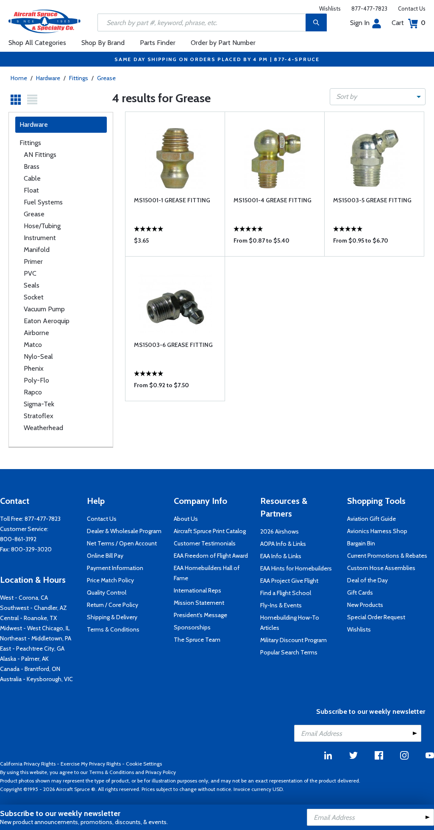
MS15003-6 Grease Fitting (173, 345)
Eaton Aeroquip (47, 321)
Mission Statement (199, 602)
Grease (106, 78)
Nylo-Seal (38, 356)
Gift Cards (360, 592)
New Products (365, 605)
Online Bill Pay (105, 555)
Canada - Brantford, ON (30, 669)
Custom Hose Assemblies (381, 568)
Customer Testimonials (205, 543)
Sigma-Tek (39, 404)
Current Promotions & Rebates (387, 555)
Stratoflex (38, 416)
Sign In (360, 23)
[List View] (32, 100)
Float (31, 190)
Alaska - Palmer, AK (24, 658)
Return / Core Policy (112, 605)
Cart (409, 23)
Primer (33, 261)
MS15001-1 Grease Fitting (172, 200)
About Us (186, 519)
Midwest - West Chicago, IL (35, 628)
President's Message (200, 615)
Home (19, 78)
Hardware (48, 78)
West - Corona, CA (24, 597)
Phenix (34, 368)
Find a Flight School (285, 593)
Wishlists (330, 8)
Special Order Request (376, 617)
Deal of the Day (367, 580)
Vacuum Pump (44, 309)
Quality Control (106, 592)
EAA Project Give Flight (289, 580)
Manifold (37, 250)
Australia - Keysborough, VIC (36, 679)
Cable (32, 178)
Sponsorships (192, 627)
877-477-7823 (369, 8)
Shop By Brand (103, 43)
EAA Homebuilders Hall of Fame (206, 573)
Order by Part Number (223, 43)
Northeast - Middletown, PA (35, 638)
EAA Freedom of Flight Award (211, 555)
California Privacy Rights (28, 763)
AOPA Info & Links (283, 544)
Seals (31, 285)
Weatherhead (43, 428)
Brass (31, 166)
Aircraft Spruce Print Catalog (210, 531)
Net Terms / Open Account (122, 543)
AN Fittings (40, 155)
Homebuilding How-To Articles (289, 623)
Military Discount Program (293, 640)
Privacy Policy (160, 772)
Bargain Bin (361, 543)
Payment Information (115, 568)
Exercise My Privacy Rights (91, 763)
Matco (33, 345)
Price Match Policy (110, 580)
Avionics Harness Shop (377, 531)
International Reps (197, 590)
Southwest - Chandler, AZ (33, 608)
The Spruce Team (197, 639)
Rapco (33, 392)
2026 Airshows (279, 531)
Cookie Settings (144, 763)
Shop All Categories (37, 43)
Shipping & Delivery (112, 617)
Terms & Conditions (113, 629)
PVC (30, 273)
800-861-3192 (18, 539)
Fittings (78, 78)
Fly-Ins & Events (281, 605)
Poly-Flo (36, 380)
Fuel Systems (43, 202)
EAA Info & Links (280, 556)
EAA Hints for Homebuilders (296, 568)
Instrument (40, 238)
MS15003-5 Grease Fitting (372, 200)
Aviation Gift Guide (371, 519)
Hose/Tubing (42, 226)
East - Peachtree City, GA (32, 648)
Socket (34, 297)
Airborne (36, 333)
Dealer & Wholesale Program (124, 531)
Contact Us (412, 8)
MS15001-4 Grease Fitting (273, 200)
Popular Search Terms (288, 652)
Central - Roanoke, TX (28, 618)
